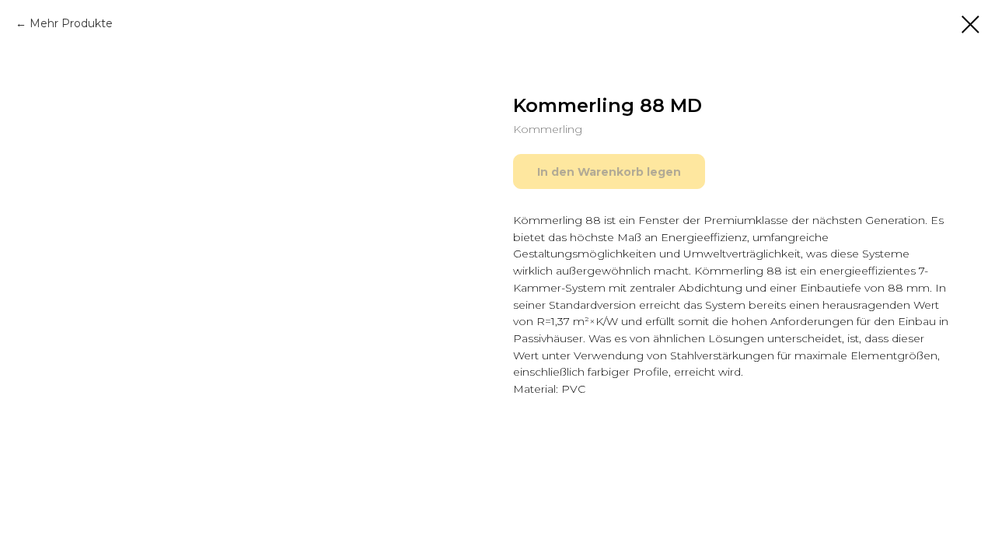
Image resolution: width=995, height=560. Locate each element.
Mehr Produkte (71, 23)
